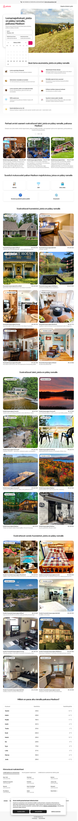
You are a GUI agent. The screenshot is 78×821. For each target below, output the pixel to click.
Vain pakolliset (38, 811)
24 (8, 61)
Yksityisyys (34, 818)
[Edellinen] (35, 134)
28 (20, 61)
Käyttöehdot (42, 818)
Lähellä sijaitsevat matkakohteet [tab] (11, 772)
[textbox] (12, 38)
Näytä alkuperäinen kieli (50, 2)
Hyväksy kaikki (21, 811)
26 (14, 61)
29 (23, 61)
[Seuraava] (41, 134)
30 (26, 61)
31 (8, 64)
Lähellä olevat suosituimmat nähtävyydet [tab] (48, 772)
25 (11, 61)
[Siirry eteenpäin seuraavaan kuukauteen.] (25, 42)
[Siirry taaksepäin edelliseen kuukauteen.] (8, 42)
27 (17, 61)
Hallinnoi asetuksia (55, 811)
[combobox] (19, 33)
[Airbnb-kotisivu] (7, 6)
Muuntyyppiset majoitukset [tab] (29, 772)
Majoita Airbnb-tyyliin (66, 6)
